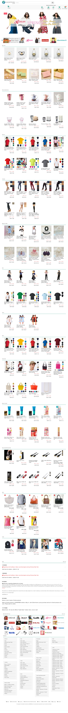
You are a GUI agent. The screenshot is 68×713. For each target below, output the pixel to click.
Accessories (23, 683)
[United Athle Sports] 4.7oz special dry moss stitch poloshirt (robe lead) (9, 148)
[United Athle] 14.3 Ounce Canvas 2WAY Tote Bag (45, 372)
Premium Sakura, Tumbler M (57, 124)
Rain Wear (38, 651)
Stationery (38, 680)
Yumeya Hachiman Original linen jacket (58, 550)
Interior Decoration (40, 678)
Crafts (53, 647)
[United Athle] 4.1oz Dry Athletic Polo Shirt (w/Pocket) (58, 169)
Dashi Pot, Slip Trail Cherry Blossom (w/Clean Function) (58, 103)
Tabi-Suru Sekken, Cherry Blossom (8, 80)
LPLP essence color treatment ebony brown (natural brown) (34, 416)
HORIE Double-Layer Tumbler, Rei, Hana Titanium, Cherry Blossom (21, 104)
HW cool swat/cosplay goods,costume (58, 281)
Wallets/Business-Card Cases (41, 643)
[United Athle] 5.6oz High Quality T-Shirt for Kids (9, 302)
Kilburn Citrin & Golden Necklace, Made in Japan (46, 393)
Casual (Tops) (23, 675)
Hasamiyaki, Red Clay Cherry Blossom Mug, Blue (33, 103)
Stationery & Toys (56, 688)
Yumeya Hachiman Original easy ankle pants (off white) (33, 550)
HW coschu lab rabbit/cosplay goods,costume (7, 326)
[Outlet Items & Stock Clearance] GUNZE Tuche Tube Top (9, 527)
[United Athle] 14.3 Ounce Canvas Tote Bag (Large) (8, 393)
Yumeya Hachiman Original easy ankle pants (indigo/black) (21, 550)
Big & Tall (22, 684)
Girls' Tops (22, 640)
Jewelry (37, 646)
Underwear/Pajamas (24, 680)
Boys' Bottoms (23, 649)
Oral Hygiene (39, 670)
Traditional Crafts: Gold (57, 662)
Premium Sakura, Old (45, 124)
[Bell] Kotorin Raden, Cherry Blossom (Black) (21, 59)
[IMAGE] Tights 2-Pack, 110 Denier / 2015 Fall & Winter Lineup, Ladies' (45, 193)
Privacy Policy (20, 701)
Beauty (53, 686)
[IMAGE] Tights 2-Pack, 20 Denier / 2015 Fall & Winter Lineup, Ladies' (9, 193)
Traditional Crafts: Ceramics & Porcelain (56, 652)
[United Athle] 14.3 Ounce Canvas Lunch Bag (21, 393)
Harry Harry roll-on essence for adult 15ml (21, 438)
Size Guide (59, 701)
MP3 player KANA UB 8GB (33, 482)
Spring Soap (19, 79)
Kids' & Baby (55, 642)
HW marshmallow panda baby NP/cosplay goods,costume (22, 237)
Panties (6, 668)
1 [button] (32, 36)
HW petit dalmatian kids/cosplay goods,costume (8, 281)
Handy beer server (8, 460)
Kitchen (53, 682)
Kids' (21, 638)
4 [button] (38, 36)
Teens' (22, 660)
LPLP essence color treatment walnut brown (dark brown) (21, 416)
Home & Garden (55, 683)
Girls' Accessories (24, 646)
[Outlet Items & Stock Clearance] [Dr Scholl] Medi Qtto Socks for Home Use (33, 528)
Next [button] (66, 40)
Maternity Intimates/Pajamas (8, 689)
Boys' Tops (22, 648)
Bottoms (54, 640)
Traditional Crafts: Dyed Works (57, 658)
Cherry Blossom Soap (46, 79)
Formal (5, 649)
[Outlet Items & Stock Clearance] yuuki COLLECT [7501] (46, 506)
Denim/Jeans (7, 646)
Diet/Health (38, 665)
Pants (5, 645)
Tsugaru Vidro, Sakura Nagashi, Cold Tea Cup (9, 124)
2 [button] (34, 36)
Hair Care (38, 664)
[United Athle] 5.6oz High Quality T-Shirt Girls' (58, 148)
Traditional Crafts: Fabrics (57, 660)
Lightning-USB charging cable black (59, 482)
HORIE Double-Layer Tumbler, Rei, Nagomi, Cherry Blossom (9, 103)
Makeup (38, 661)
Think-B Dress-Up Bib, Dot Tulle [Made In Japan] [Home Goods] (9, 258)
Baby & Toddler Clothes (9, 684)
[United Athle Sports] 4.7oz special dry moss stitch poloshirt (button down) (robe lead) (34, 148)
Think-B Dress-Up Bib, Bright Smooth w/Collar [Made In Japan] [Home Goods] (59, 237)
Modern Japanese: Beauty (57, 679)
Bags (37, 640)
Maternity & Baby (7, 682)
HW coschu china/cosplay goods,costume (32, 326)
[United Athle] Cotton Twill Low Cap (33, 372)
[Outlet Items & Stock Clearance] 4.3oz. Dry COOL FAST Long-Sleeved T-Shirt (21, 506)
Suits (5, 648)
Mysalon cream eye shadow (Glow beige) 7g (58, 438)
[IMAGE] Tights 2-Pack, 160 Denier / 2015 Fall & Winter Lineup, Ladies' (58, 193)
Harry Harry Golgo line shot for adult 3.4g (9, 438)
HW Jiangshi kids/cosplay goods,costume (20, 281)
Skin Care (38, 659)
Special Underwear (8, 671)
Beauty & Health (38, 657)
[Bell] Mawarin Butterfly (59, 58)
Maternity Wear (7, 687)
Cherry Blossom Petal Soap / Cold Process (33, 80)
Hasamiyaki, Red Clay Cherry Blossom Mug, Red (46, 103)
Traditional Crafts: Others (57, 666)
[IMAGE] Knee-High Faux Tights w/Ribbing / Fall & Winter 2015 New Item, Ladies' (34, 214)
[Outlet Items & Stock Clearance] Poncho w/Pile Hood (9, 506)
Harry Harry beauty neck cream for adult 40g (45, 416)
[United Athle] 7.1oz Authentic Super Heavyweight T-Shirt (58, 349)
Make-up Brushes (40, 668)
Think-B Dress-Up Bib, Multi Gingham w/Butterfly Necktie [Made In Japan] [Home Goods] (46, 259)
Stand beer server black (20, 461)
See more (64, 561)
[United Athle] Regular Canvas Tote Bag (9, 372)
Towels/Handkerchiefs (40, 683)
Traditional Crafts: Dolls (57, 665)
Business (22, 678)
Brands (37, 667)
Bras (5, 666)
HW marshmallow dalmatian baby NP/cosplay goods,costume (32, 237)
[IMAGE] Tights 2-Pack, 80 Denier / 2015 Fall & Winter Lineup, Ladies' (34, 193)
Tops (5, 640)
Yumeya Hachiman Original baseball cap (8, 550)
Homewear (6, 672)
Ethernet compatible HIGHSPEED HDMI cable (33, 461)
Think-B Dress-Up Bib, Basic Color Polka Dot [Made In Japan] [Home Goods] (46, 237)
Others (5, 657)
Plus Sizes (6, 651)
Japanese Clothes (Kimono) (8, 653)
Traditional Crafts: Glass (57, 663)
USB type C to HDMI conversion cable (8, 482)
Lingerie (6, 669)
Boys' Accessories (24, 652)
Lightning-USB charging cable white (46, 482)
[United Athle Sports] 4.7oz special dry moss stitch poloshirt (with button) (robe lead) (46, 148)
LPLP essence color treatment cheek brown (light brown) (9, 416)
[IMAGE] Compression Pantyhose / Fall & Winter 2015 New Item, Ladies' (21, 214)
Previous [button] (2, 40)
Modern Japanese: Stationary (56, 677)
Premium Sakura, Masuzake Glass (32, 124)
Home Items (38, 677)
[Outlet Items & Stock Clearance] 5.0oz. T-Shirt (21, 527)
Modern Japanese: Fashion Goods (57, 674)
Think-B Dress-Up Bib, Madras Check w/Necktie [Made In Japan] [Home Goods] (21, 259)
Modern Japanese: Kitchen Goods (41, 690)
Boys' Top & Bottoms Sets (25, 651)
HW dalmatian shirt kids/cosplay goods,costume (45, 281)
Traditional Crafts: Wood (57, 656)
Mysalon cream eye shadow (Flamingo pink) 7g (46, 438)
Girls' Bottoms (23, 642)
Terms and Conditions (14, 701)
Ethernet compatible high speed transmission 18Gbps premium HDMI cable (58, 462)
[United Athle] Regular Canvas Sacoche (21, 372)
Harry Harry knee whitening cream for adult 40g (58, 416)
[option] (34, 23)
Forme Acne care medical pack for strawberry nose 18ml (33, 438)
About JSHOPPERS (44, 701)
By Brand (38, 681)
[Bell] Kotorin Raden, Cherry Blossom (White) (8, 59)
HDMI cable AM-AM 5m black (46, 461)
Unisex (5, 655)
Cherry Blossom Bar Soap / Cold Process (58, 80)
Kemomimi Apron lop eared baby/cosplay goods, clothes (8, 237)
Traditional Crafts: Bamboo (57, 655)
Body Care (38, 662)
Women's (6, 638)
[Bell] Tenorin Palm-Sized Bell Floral (33, 58)
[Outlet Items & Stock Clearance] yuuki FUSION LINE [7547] (33, 506)
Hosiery (6, 675)
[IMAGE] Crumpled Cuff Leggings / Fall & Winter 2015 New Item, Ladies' (9, 214)
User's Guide (54, 701)
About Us (8, 701)
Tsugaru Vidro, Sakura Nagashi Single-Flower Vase (21, 124)
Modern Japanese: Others (57, 680)
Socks (5, 674)
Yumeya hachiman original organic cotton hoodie (46, 550)
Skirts (5, 643)
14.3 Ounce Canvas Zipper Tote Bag (33, 393)
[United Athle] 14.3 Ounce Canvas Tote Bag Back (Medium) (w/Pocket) (58, 373)
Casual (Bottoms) (24, 677)
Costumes (38, 687)
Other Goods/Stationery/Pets (40, 675)
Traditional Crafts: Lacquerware (56, 650)
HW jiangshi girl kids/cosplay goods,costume (32, 281)
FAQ (49, 701)
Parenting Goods (7, 691)
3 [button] (36, 36)
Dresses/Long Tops (8, 642)
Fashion (54, 685)
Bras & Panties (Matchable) (7, 664)
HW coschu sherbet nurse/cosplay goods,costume (21, 326)
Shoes (21, 681)
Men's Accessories (40, 649)
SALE (53, 638)
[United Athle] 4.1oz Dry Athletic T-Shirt (21, 169)
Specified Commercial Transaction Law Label (30, 701)
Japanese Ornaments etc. (41, 686)
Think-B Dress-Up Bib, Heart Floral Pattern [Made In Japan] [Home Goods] (34, 259)
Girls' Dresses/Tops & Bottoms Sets (24, 644)
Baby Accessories (8, 686)
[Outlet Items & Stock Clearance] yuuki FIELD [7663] (58, 506)
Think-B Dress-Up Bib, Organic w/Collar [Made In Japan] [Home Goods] (59, 259)
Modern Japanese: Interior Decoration (41, 692)
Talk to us (39, 701)
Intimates (6, 662)
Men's (21, 673)
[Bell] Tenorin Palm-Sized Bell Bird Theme (46, 58)
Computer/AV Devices (40, 684)
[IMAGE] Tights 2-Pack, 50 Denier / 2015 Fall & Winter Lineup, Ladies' (21, 193)
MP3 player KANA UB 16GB (21, 482)
